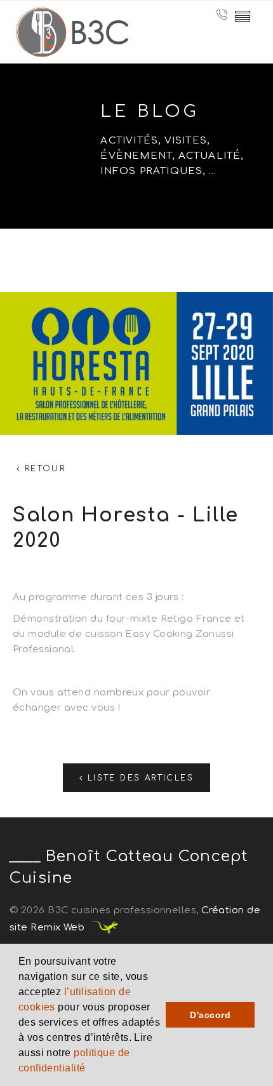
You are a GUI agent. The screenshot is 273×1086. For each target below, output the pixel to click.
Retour (42, 468)
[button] (90, 1069)
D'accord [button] (210, 1015)
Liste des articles (138, 778)
